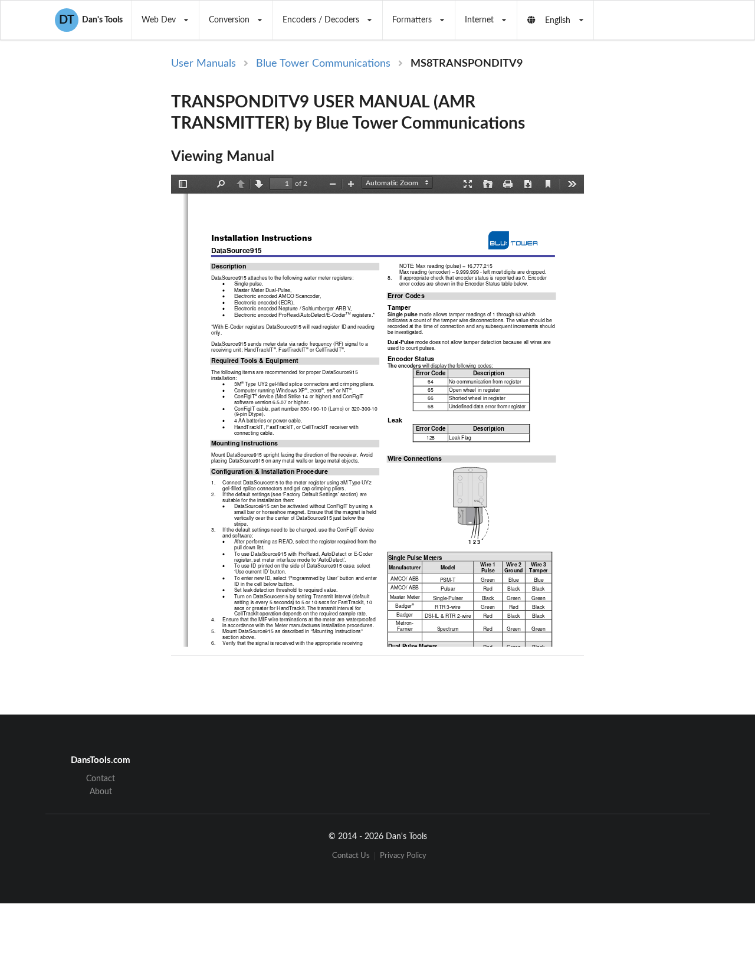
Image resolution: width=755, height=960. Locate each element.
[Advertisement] (653, 249)
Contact (100, 779)
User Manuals (203, 63)
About (101, 792)
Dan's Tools (91, 20)
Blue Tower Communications (323, 63)
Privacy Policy (403, 856)
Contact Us (351, 856)
